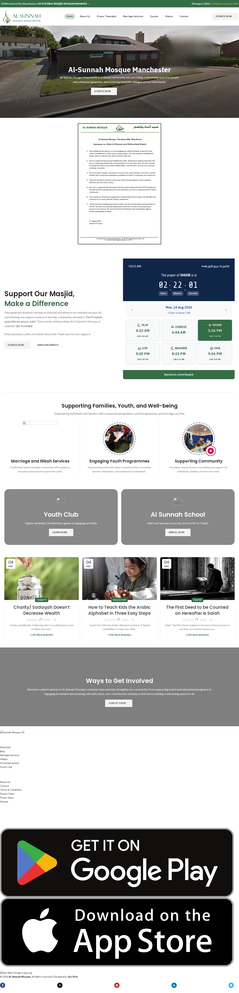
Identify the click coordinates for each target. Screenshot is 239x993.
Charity (42, 600)
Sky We (72, 976)
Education (119, 600)
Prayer (197, 600)
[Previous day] (131, 310)
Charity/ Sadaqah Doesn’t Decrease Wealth (41, 610)
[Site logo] (22, 16)
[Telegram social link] (231, 985)
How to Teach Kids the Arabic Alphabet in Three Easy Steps (119, 610)
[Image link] (12, 731)
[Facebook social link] (2, 985)
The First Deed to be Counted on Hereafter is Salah (197, 610)
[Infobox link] (40, 447)
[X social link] (59, 985)
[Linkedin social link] (174, 985)
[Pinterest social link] (117, 985)
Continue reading (41, 634)
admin (47, 619)
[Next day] (226, 310)
